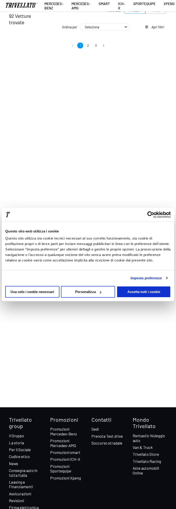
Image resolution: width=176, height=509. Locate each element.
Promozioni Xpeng (65, 478)
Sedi (95, 429)
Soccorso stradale (106, 443)
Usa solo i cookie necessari (32, 292)
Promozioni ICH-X (65, 459)
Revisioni (16, 500)
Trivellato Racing (147, 461)
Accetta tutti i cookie (143, 292)
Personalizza (85, 292)
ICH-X (121, 5)
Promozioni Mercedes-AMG (63, 443)
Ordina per (69, 27)
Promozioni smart (65, 452)
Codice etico (19, 456)
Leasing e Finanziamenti (21, 484)
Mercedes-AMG (81, 5)
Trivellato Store (146, 454)
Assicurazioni (20, 493)
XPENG (169, 3)
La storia (16, 442)
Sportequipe (144, 3)
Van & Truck (143, 447)
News (13, 463)
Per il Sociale (20, 449)
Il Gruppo (16, 435)
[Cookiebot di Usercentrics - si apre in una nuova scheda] (151, 214)
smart (104, 3)
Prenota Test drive (107, 436)
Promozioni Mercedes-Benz (63, 431)
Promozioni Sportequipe (60, 468)
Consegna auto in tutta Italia (23, 472)
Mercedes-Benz (53, 5)
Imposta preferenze (146, 278)
